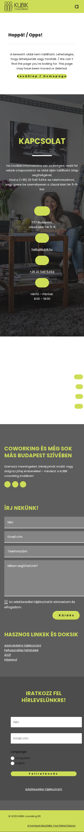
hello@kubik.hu (42, 249)
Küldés (67, 615)
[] (78, 381)
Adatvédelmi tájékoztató (22, 645)
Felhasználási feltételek (21, 650)
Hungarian (22, 758)
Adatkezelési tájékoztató (43, 789)
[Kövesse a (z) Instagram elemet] (15, 484)
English (20, 763)
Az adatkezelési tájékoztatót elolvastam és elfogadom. (39, 604)
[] (79, 390)
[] (79, 400)
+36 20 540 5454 (42, 272)
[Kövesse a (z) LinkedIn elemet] (23, 484)
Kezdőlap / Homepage (42, 76)
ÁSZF (7, 655)
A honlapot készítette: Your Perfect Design (51, 825)
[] (78, 410)
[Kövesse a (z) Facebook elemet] (7, 484)
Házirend (10, 659)
